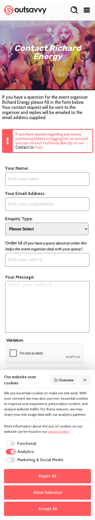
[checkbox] (20, 443)
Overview (66, 380)
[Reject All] (85, 380)
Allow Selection (47, 492)
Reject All (47, 476)
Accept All (47, 508)
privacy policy (58, 431)
